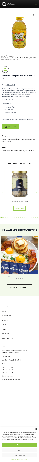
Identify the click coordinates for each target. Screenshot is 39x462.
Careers (5, 329)
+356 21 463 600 (7, 367)
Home (3, 56)
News (4, 325)
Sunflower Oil (22, 58)
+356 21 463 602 (7, 372)
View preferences (19, 455)
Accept (19, 445)
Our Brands (6, 316)
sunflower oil (29, 150)
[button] (36, 429)
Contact (5, 334)
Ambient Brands (7, 139)
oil (23, 150)
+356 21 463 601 (7, 370)
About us (5, 311)
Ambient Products (19, 139)
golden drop (18, 150)
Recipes (5, 320)
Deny (19, 450)
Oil (13, 58)
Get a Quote (12, 126)
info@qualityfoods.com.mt (11, 379)
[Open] (19, 255)
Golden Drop (30, 139)
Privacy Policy (23, 459)
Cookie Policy (15, 459)
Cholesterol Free (7, 150)
